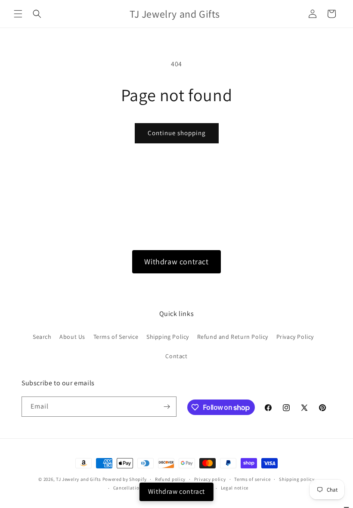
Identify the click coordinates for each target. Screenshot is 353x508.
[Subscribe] (166, 406)
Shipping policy (297, 479)
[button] (18, 13)
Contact (176, 356)
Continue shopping (177, 133)
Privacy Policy (295, 337)
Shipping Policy (167, 337)
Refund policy (170, 479)
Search (42, 337)
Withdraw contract (176, 261)
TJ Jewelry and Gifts (78, 479)
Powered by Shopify (124, 479)
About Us (72, 337)
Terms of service (252, 479)
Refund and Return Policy (232, 337)
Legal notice (234, 488)
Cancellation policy (135, 488)
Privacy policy (210, 479)
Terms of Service (116, 337)
